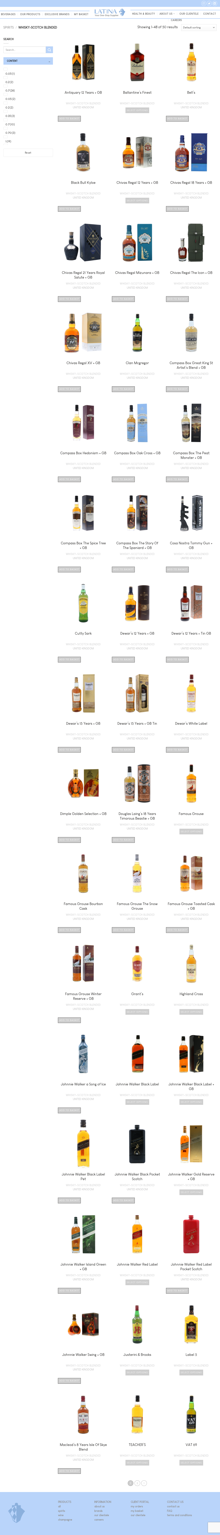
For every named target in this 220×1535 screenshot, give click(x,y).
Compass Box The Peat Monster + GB (191, 455)
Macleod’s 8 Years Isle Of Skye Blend (83, 1447)
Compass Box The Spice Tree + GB (83, 545)
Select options (137, 110)
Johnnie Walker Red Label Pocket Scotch (191, 1266)
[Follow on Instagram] (203, 3)
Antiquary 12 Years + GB (83, 92)
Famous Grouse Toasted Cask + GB (191, 906)
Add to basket (69, 118)
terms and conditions (179, 1515)
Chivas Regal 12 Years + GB (137, 182)
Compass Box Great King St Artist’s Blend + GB (191, 365)
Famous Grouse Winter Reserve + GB (83, 996)
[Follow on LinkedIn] (214, 3)
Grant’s (137, 994)
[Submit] (49, 49)
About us (166, 13)
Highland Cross (191, 994)
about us (99, 1506)
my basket (81, 14)
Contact (209, 13)
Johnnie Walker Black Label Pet (83, 1176)
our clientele (189, 13)
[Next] (144, 1483)
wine (61, 1515)
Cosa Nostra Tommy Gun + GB (191, 545)
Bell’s (191, 92)
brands (98, 1510)
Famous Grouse (191, 814)
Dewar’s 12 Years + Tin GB (191, 633)
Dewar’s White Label (191, 723)
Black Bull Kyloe (83, 182)
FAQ (169, 1510)
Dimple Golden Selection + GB (83, 814)
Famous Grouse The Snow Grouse (137, 906)
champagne (65, 1519)
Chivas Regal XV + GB (83, 363)
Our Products (30, 14)
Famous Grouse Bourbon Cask (83, 906)
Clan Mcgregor (137, 363)
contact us (173, 1506)
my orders (137, 1506)
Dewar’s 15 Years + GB (83, 723)
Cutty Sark (83, 633)
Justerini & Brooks (137, 1355)
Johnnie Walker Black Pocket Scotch (137, 1176)
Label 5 (191, 1355)
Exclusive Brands (57, 14)
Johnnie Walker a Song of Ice (83, 1084)
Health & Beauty (143, 13)
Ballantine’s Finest (137, 92)
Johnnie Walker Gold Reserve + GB (191, 1176)
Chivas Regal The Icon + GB (191, 273)
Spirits (8, 27)
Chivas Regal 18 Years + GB (191, 182)
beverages (8, 14)
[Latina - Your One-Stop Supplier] (110, 13)
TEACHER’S (137, 1445)
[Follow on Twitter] (209, 3)
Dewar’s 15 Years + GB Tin (137, 723)
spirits (61, 1510)
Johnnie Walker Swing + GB (83, 1355)
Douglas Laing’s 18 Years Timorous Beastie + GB (137, 816)
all (59, 1506)
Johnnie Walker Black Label (137, 1084)
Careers (176, 20)
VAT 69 (191, 1445)
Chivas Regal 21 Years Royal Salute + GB (83, 275)
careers (99, 1519)
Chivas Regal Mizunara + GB (137, 273)
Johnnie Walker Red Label (137, 1264)
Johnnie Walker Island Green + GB (83, 1266)
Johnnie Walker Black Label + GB (191, 1086)
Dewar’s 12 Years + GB (137, 633)
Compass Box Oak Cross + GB (137, 453)
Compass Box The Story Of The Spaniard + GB (137, 545)
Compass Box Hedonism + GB (83, 453)
